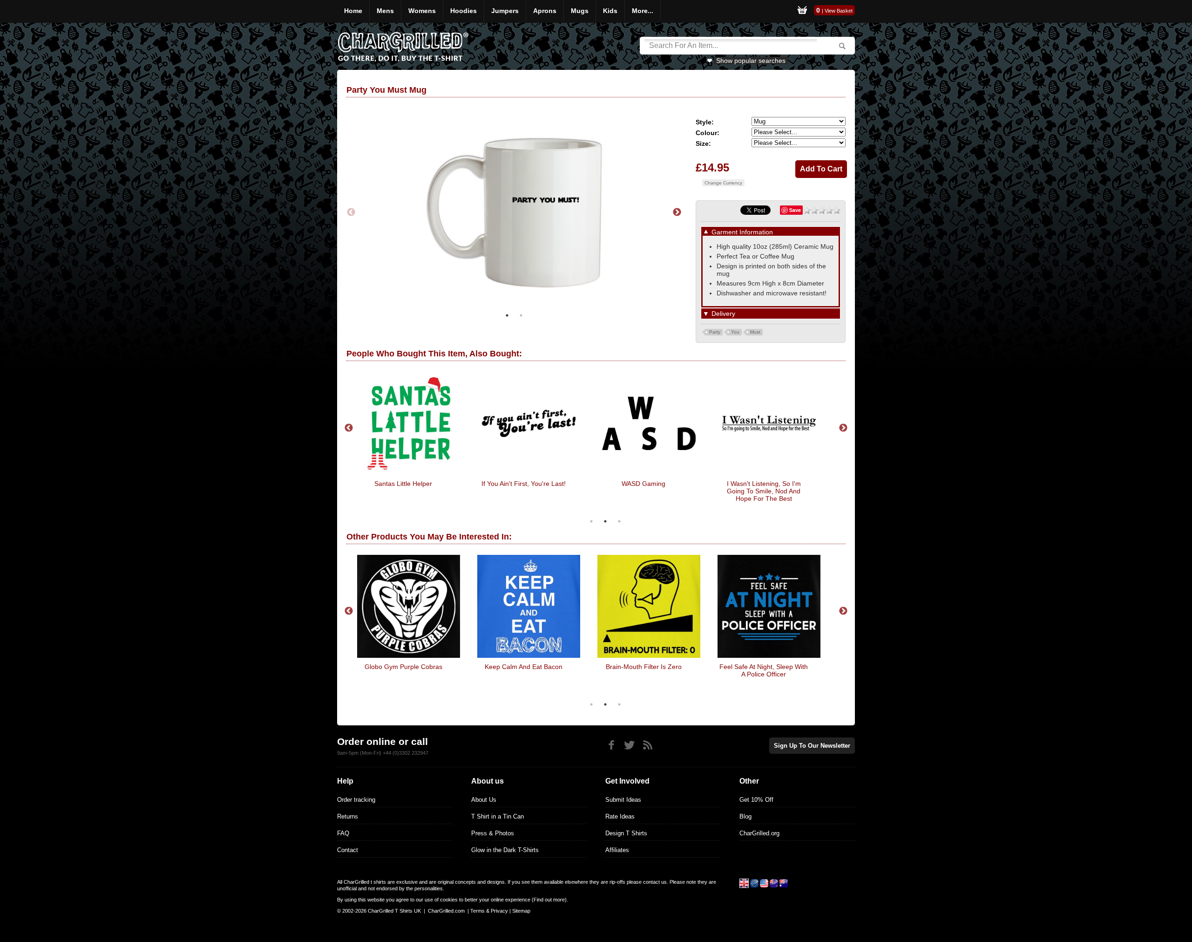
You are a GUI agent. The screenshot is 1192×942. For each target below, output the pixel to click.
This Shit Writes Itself (786, 483)
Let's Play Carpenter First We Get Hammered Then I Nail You (568, 674)
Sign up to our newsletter (812, 745)
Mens (385, 10)
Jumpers (505, 10)
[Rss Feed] (647, 745)
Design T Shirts (626, 833)
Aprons (544, 10)
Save (795, 209)
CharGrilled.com (446, 911)
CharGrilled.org (759, 833)
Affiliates (617, 849)
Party (714, 331)
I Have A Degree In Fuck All (665, 483)
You (735, 331)
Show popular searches (751, 60)
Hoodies (463, 10)
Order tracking (356, 799)
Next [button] (677, 212)
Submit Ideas (623, 799)
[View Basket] (802, 11)
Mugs (580, 10)
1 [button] (507, 315)
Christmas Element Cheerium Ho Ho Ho (425, 487)
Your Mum (808, 666)
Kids (610, 10)
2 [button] (521, 315)
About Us (483, 799)
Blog (745, 816)
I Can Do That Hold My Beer (545, 483)
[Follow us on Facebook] (611, 745)
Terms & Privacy (489, 911)
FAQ (343, 833)
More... (642, 10)
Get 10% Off (756, 799)
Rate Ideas (620, 816)
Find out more (549, 899)
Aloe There (448, 666)
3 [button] (619, 521)
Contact (347, 849)
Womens (422, 10)
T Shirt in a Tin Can (497, 816)
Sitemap (521, 911)
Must (755, 331)
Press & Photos (492, 833)
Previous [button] (351, 212)
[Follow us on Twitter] (629, 745)
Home (353, 10)
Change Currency (723, 182)
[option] (514, 212)
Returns (347, 816)
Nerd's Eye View (688, 666)
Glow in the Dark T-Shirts (505, 849)
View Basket (839, 11)
